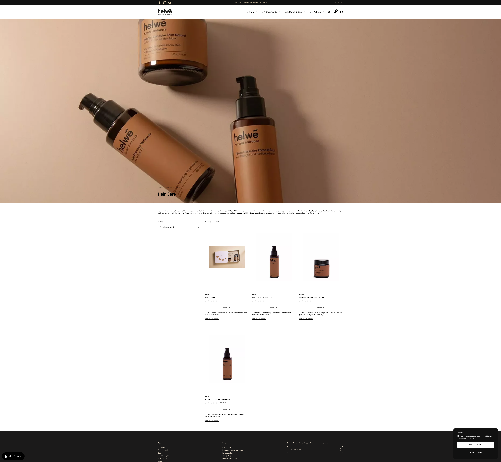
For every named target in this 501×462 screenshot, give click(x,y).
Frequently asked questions (232, 450)
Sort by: (161, 222)
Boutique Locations (229, 459)
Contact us (226, 447)
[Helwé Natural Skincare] (165, 12)
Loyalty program (164, 456)
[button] (341, 12)
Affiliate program (164, 459)
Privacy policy (227, 453)
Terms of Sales (227, 456)
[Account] (329, 12)
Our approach (163, 450)
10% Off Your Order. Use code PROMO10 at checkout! (250, 2)
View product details (212, 318)
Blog (159, 453)
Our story (161, 447)
